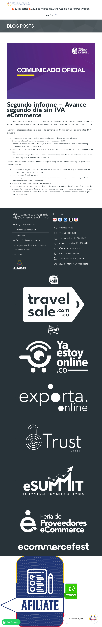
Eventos (44, 9)
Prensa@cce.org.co (67, 233)
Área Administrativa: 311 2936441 (73, 243)
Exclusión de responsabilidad (28, 240)
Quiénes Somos (21, 9)
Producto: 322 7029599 (68, 253)
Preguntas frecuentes (25, 224)
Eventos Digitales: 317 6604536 (72, 238)
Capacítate (49, 15)
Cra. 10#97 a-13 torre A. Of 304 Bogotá (71, 264)
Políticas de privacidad (25, 230)
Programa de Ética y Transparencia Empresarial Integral (30, 247)
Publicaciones (65, 9)
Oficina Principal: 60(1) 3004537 (72, 259)
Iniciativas (53, 9)
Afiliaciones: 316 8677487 (69, 248)
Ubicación (20, 235)
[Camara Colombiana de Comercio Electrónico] (51, 3)
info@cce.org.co (65, 228)
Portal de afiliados (81, 9)
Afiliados (35, 9)
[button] (56, 15)
